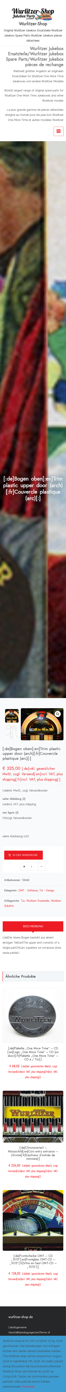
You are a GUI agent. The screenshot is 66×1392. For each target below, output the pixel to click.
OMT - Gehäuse (28, 890)
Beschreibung (33, 926)
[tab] (33, 926)
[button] (58, 714)
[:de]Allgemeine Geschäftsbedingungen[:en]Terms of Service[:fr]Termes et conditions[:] (29, 1332)
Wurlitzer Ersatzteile (37, 901)
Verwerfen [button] (28, 1386)
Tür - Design (46, 890)
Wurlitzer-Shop (33, 24)
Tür (23, 901)
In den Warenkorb (25, 855)
